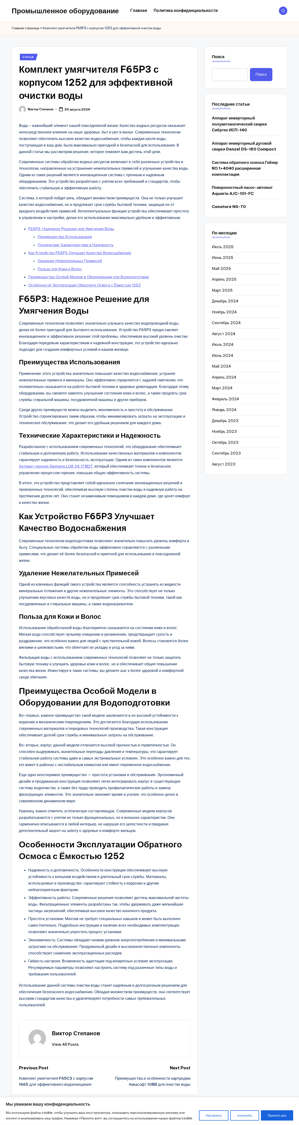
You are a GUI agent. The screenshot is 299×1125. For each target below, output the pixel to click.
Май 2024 (221, 366)
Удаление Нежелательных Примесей (70, 260)
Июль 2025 (223, 246)
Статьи (28, 57)
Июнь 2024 (222, 355)
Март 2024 (222, 387)
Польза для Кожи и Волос (60, 269)
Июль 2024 (223, 344)
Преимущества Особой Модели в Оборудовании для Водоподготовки (88, 277)
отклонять (244, 1115)
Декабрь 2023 (225, 420)
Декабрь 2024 (225, 300)
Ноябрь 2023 (224, 431)
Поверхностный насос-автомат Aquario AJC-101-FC (242, 190)
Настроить (214, 1115)
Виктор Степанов (76, 1033)
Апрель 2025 (224, 279)
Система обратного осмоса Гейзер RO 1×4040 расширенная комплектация (245, 168)
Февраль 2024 (225, 398)
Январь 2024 (224, 409)
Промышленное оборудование (65, 10)
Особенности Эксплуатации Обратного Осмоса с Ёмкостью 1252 (84, 285)
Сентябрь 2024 (226, 322)
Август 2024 (223, 333)
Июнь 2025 (222, 257)
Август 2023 (223, 463)
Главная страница (25, 28)
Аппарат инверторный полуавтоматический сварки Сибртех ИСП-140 (239, 123)
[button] (65, 1044)
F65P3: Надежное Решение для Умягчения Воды (71, 228)
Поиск (218, 56)
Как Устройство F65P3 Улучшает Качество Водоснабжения (79, 253)
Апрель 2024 (224, 377)
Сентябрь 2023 (226, 452)
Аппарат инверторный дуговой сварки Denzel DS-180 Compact (244, 146)
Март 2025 (222, 290)
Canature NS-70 (229, 206)
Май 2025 (221, 268)
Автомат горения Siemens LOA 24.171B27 (56, 466)
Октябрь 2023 (225, 442)
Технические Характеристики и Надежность (76, 245)
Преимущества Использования (65, 236)
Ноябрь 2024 (224, 311)
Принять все (277, 1115)
